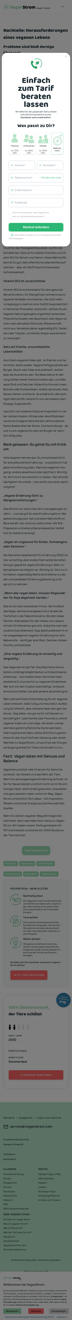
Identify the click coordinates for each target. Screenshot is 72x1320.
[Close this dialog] (66, 57)
